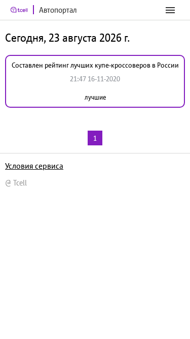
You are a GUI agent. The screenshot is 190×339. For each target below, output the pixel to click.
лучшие (95, 97)
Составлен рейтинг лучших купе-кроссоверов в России (95, 65)
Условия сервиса (34, 166)
